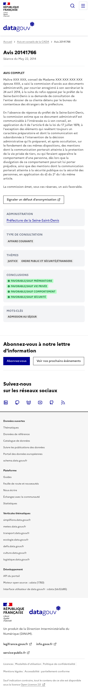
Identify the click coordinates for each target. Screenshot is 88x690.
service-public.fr (14, 653)
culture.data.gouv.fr (15, 553)
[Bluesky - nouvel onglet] (29, 402)
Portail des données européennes (22, 454)
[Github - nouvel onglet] (51, 402)
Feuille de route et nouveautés (21, 484)
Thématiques (11, 427)
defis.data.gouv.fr (13, 546)
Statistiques (10, 503)
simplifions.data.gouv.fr (17, 520)
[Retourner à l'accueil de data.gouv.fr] (18, 27)
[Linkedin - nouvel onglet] (6, 402)
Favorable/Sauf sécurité (28, 297)
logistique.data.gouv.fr (16, 559)
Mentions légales (13, 671)
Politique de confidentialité (59, 664)
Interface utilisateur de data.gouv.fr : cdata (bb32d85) (35, 589)
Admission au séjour (22, 317)
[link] (33, 200)
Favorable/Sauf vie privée (29, 286)
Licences (8, 664)
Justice (13, 261)
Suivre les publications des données (24, 447)
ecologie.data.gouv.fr (15, 540)
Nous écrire (10, 490)
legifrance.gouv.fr (15, 644)
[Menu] (83, 6)
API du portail (11, 576)
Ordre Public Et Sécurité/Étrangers (46, 261)
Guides (7, 477)
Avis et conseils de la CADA (33, 42)
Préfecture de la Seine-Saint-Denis (33, 220)
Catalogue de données (16, 441)
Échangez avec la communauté (21, 497)
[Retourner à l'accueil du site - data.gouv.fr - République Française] (44, 612)
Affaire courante (20, 241)
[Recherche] (72, 6)
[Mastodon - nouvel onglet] (17, 402)
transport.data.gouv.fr (16, 533)
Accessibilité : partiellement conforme (47, 671)
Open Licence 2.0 (31, 684)
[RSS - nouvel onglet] (63, 402)
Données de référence (16, 434)
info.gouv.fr (44, 644)
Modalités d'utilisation (28, 664)
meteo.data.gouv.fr (14, 526)
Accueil (7, 42)
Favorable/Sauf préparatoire (31, 281)
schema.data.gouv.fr (15, 460)
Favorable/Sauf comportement (33, 291)
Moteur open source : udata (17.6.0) (23, 582)
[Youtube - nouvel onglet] (40, 402)
